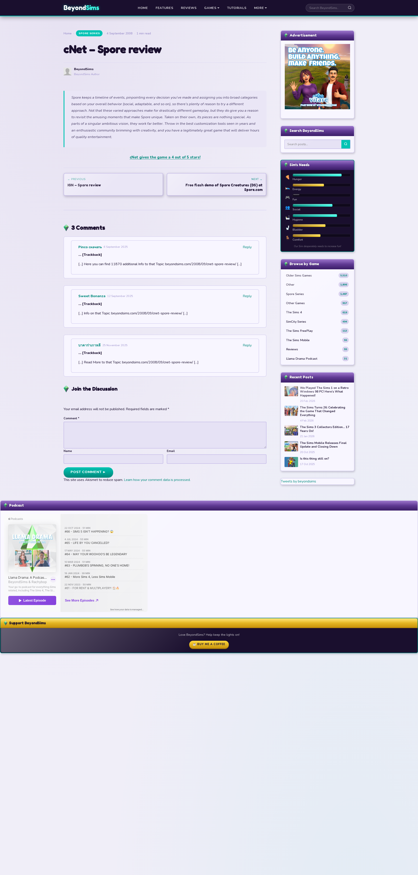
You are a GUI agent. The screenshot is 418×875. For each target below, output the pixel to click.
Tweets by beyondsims (298, 481)
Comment (71, 418)
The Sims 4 (316, 312)
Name (68, 451)
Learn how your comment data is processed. (157, 479)
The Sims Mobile (316, 340)
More (259, 8)
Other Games (316, 303)
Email (171, 451)
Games (210, 8)
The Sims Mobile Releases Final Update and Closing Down (323, 445)
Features (164, 8)
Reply (247, 247)
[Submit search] (349, 8)
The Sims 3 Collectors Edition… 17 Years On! (324, 429)
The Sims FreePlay (316, 331)
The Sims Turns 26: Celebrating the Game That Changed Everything (322, 411)
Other (316, 284)
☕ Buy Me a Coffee (209, 644)
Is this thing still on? (314, 459)
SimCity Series (316, 321)
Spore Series (89, 33)
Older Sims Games (316, 275)
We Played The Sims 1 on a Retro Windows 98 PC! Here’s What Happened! (324, 392)
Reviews (189, 8)
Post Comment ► (88, 472)
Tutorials (236, 8)
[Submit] (345, 144)
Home (143, 8)
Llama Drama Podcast (316, 358)
